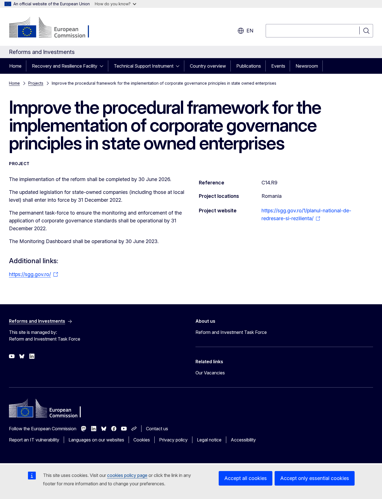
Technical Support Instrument (143, 66)
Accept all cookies (245, 478)
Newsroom (307, 66)
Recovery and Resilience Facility (64, 66)
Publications (248, 66)
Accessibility (243, 440)
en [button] (249, 31)
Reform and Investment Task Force (231, 332)
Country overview (208, 66)
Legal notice (209, 440)
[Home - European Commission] (54, 28)
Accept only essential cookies (314, 478)
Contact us (157, 428)
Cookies (141, 440)
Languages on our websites (96, 440)
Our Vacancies (210, 373)
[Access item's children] (103, 66)
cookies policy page (127, 475)
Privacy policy (173, 440)
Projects (35, 83)
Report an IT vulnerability (34, 440)
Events (278, 66)
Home (15, 66)
